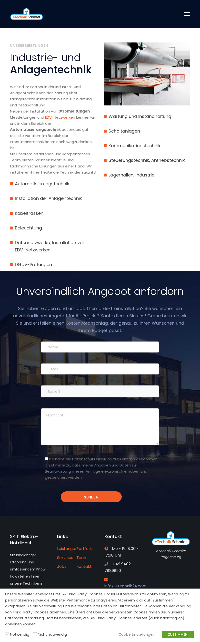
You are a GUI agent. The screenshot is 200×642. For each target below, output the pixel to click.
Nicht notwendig (52, 634)
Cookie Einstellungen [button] (137, 634)
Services (65, 557)
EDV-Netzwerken (59, 117)
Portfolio (84, 548)
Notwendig (19, 634)
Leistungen (67, 548)
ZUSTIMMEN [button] (178, 634)
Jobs (61, 566)
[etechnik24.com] (26, 13)
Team (82, 557)
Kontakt (84, 566)
